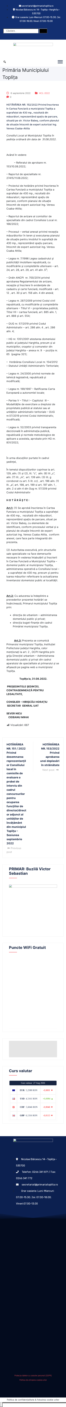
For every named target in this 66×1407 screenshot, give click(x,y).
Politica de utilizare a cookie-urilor (33, 1380)
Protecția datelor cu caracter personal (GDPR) (33, 1376)
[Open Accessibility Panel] (1, 1404)
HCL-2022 (44, 93)
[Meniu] (60, 61)
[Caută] (43, 31)
